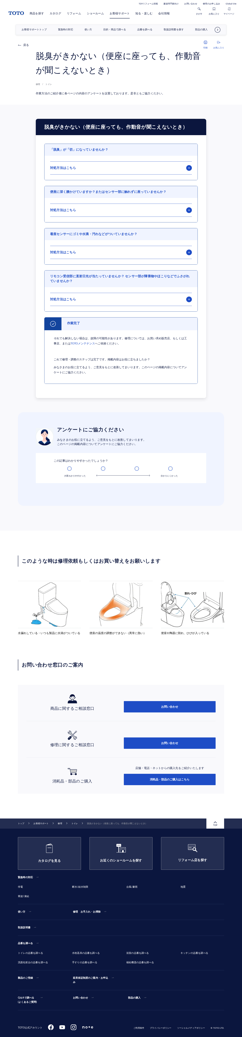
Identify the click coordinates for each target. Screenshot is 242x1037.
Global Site (231, 4)
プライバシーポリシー (160, 1028)
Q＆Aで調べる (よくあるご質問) (27, 1000)
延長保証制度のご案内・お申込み (90, 980)
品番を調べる (144, 30)
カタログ (55, 13)
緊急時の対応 (65, 30)
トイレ (74, 823)
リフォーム (74, 13)
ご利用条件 (138, 1028)
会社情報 (164, 13)
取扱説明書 (24, 927)
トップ (21, 823)
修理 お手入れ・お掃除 (87, 912)
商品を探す (37, 13)
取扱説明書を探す (174, 30)
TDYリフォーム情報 (148, 4)
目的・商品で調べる (114, 30)
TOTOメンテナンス (83, 343)
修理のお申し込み (211, 4)
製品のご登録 (25, 978)
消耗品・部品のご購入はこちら (170, 779)
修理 (60, 823)
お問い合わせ (190, 4)
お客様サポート (120, 13)
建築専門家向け (171, 4)
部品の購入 (201, 30)
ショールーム (95, 13)
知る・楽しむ (144, 13)
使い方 (88, 30)
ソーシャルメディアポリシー (191, 1028)
